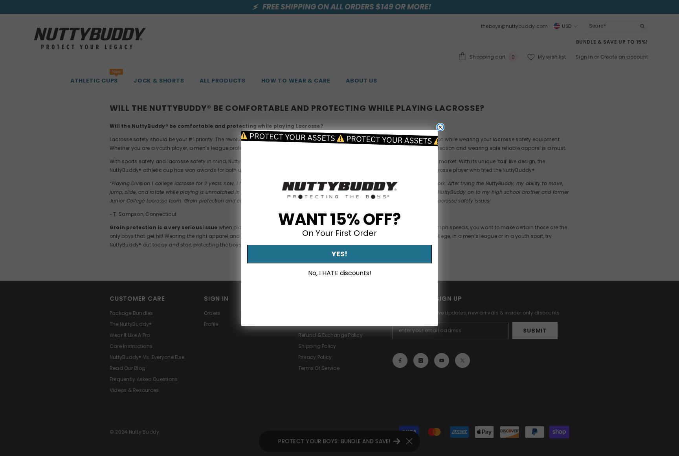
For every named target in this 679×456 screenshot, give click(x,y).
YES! (339, 254)
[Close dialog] (440, 127)
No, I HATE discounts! (339, 273)
